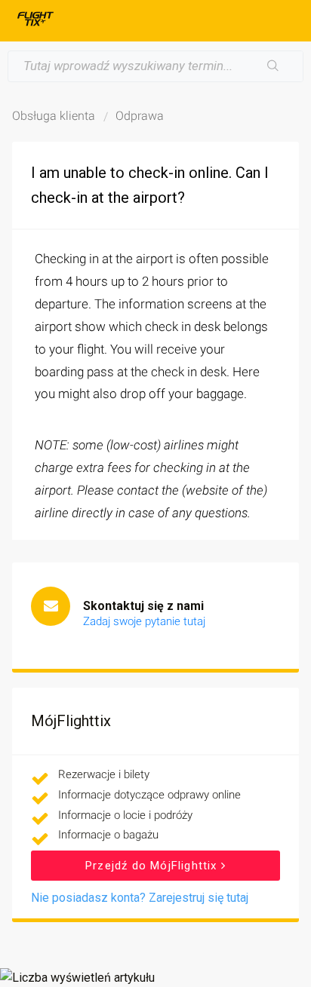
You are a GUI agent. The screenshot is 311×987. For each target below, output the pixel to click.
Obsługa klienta (53, 116)
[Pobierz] (127, 487)
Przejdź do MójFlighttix (153, 865)
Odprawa (139, 116)
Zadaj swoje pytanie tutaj (144, 621)
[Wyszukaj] (273, 66)
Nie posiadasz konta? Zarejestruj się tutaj (139, 897)
